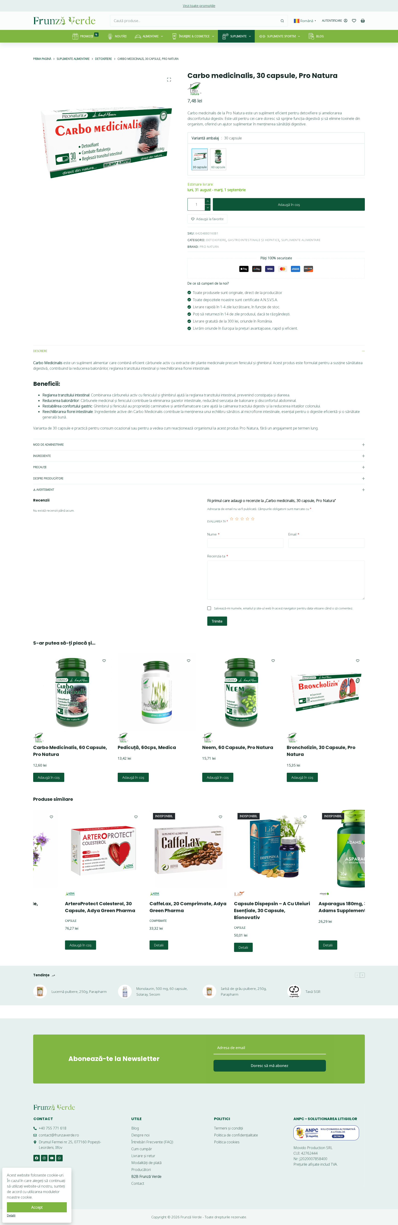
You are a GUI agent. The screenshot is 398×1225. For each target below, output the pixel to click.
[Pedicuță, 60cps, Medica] (157, 692)
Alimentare (151, 36)
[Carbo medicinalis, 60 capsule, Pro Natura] (72, 692)
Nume (213, 534)
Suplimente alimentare (301, 240)
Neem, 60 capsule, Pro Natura (237, 747)
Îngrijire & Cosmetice (194, 36)
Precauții (39, 467)
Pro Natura (209, 247)
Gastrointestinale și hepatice (254, 240)
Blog (320, 36)
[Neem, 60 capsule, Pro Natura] (241, 692)
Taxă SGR (313, 991)
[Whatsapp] (59, 1158)
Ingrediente (42, 456)
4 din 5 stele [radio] (247, 521)
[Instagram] (44, 1158)
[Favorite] (354, 21)
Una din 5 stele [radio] (231, 521)
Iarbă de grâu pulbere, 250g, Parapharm (243, 991)
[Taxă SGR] (294, 991)
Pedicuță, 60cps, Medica (147, 747)
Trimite (217, 621)
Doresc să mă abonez (269, 1065)
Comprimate (126, 921)
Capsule (39, 921)
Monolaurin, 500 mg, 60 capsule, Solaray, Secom (161, 991)
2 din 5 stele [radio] (237, 521)
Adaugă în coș (289, 204)
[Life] (208, 894)
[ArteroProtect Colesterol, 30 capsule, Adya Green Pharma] (73, 849)
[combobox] (193, 20)
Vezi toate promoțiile (199, 5)
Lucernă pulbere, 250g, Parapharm (79, 991)
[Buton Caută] (282, 20)
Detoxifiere (216, 240)
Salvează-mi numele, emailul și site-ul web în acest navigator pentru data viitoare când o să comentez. (283, 608)
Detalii (127, 945)
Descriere (40, 351)
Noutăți (120, 36)
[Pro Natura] (194, 89)
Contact (43, 1118)
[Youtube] (52, 1158)
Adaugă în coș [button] (49, 777)
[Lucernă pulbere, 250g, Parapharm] (40, 991)
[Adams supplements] (292, 894)
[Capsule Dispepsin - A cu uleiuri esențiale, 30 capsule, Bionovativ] (242, 849)
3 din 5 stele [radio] (242, 521)
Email (293, 534)
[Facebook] (36, 1158)
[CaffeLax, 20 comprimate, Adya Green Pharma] (157, 849)
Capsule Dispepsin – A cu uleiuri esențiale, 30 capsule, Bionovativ (241, 910)
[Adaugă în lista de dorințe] (104, 660)
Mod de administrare (48, 445)
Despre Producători (48, 478)
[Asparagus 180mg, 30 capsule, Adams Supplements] (326, 849)
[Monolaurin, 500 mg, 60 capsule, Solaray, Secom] (125, 991)
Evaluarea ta (217, 521)
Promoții (88, 35)
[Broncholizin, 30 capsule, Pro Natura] (326, 692)
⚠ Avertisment (43, 490)
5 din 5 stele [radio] (252, 521)
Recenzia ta (217, 556)
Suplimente (238, 36)
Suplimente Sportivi (281, 36)
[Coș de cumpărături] (363, 21)
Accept (37, 1207)
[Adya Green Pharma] (39, 894)
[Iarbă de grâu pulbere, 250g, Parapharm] (209, 991)
